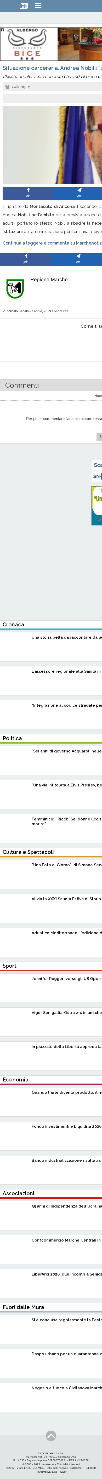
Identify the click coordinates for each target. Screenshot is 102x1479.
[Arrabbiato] (26, 342)
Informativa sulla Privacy (51, 1471)
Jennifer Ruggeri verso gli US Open (66, 978)
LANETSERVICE (34, 1467)
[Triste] (78, 342)
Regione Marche (49, 279)
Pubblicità (91, 1467)
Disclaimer (76, 1467)
